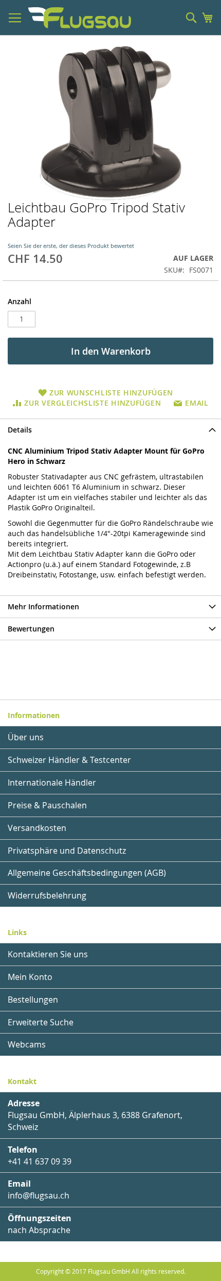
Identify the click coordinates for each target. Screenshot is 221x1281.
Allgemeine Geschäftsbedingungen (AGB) (87, 872)
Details (20, 430)
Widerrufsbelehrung (47, 895)
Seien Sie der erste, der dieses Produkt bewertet (71, 245)
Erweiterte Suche (40, 1022)
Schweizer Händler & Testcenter (69, 760)
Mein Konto (30, 977)
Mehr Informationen (43, 606)
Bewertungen (31, 629)
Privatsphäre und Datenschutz (67, 850)
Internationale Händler (52, 782)
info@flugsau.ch (38, 1195)
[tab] (110, 430)
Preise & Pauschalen (47, 805)
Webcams (27, 1044)
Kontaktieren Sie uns (48, 954)
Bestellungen (33, 999)
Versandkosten (37, 828)
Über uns (26, 737)
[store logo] (79, 17)
